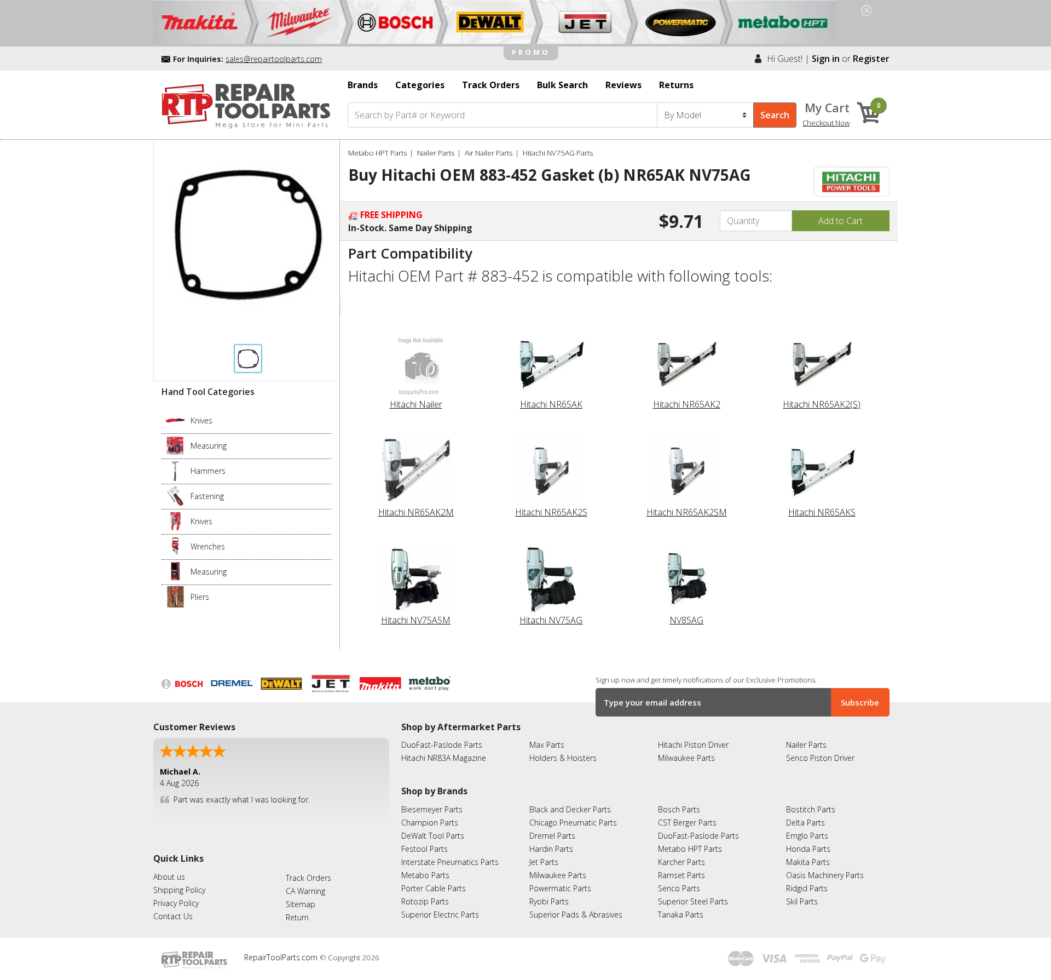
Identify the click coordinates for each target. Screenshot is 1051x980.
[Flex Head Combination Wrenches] (175, 546)
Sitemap (300, 904)
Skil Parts (802, 901)
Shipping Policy (179, 890)
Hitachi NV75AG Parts (558, 153)
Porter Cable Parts (433, 888)
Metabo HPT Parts (377, 153)
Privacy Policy (176, 903)
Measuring (208, 445)
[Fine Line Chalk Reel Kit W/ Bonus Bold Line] (175, 445)
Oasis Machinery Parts (825, 875)
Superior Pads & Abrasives (575, 914)
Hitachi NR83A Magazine (443, 758)
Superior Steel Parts (693, 901)
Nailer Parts (435, 153)
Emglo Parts (807, 835)
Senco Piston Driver (820, 758)
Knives (201, 420)
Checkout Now (826, 123)
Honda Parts (808, 849)
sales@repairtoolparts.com (274, 59)
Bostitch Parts (810, 809)
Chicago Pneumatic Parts (573, 822)
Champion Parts (429, 822)
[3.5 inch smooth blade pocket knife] (175, 420)
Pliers (199, 596)
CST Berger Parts (687, 822)
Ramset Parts (681, 875)
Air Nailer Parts (488, 153)
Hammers (208, 470)
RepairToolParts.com (282, 957)
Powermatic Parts (560, 888)
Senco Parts (679, 888)
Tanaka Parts (680, 914)
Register (871, 59)
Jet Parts (543, 862)
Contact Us (173, 916)
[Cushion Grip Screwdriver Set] (175, 495)
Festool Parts (424, 849)
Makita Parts (808, 862)
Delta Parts (805, 822)
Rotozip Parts (425, 901)
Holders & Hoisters (563, 758)
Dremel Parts (552, 835)
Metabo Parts (425, 875)
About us (169, 877)
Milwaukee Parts (686, 758)
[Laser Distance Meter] (175, 571)
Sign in (826, 59)
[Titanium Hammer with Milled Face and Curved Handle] (175, 470)
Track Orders (308, 878)
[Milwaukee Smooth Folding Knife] (175, 520)
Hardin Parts (551, 849)
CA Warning (305, 891)
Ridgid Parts (807, 888)
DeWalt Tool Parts (432, 835)
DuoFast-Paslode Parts (441, 745)
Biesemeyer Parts (432, 809)
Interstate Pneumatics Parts (450, 862)
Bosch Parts (679, 809)
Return (297, 917)
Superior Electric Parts (440, 914)
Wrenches (207, 546)
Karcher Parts (681, 862)
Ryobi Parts (549, 901)
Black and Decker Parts (570, 809)
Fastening (207, 495)
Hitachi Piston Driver (693, 745)
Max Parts (546, 745)
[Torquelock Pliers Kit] (175, 596)
